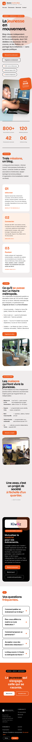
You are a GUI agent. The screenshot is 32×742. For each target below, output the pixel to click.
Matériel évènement (12, 567)
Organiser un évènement (11, 60)
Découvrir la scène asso (11, 55)
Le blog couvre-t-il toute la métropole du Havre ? (14, 653)
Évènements (11, 7)
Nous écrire (9, 693)
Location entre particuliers (14, 577)
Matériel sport (11, 572)
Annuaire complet (9, 432)
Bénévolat (18, 7)
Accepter (15, 738)
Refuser (6, 738)
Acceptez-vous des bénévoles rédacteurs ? (14, 643)
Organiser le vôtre (9, 334)
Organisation (5, 729)
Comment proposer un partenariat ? (13, 633)
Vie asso (4, 7)
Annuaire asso (22, 693)
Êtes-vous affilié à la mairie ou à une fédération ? (13, 622)
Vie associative (22, 712)
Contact (24, 7)
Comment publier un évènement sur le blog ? (14, 610)
